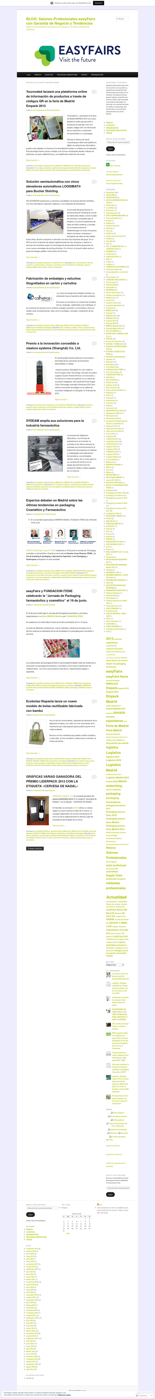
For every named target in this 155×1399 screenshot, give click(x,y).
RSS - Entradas (115, 166)
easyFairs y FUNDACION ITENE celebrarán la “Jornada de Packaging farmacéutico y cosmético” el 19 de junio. (56, 596)
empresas (29, 487)
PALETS (109, 832)
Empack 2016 (111, 323)
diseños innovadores (114, 295)
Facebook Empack (113, 1146)
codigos (40, 168)
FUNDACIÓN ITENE (79, 571)
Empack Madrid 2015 (114, 328)
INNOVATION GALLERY (115, 410)
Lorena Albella (111, 459)
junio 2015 (30, 1302)
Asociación (110, 210)
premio (88, 407)
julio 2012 (29, 1369)
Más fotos (109, 1140)
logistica (112, 747)
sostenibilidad (112, 871)
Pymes (108, 549)
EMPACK (37, 75)
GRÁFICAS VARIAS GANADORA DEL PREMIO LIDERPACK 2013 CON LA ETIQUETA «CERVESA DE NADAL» (54, 781)
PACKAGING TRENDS (68, 573)
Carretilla (109, 241)
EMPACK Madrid (33, 550)
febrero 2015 (30, 1305)
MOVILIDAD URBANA (114, 477)
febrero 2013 (30, 1351)
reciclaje (114, 835)
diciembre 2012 (32, 1356)
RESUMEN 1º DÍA (112, 572)
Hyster (119, 740)
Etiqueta (72, 835)
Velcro (108, 618)
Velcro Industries (112, 621)
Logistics (87, 265)
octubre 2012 (31, 1361)
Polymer (109, 529)
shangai (29, 409)
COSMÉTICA (86, 685)
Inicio (29, 75)
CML (107, 259)
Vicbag (53, 765)
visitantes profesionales (64, 765)
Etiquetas (53, 833)
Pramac (109, 534)
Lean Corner (110, 433)
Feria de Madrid (68, 265)
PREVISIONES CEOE (114, 544)
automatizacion (82, 263)
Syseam (89, 487)
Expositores (85, 166)
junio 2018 (30, 1254)
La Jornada (38, 577)
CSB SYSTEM (111, 285)
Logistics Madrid (32, 267)
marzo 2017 (30, 1277)
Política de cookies (64, 1395)
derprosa (124, 658)
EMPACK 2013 (69, 166)
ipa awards (123, 743)
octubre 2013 (31, 1336)
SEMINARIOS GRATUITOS (116, 590)
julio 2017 (29, 1272)
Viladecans (30, 489)
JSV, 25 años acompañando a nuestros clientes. (120, 1026)
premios (109, 536)
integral (82, 330)
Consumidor (110, 277)
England (93, 575)
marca (108, 469)
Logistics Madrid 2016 (117, 777)
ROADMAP (66, 577)
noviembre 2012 (32, 1359)
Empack (75, 575)
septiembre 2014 (32, 1318)
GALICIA (109, 377)
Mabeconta (110, 462)
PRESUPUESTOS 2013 (114, 541)
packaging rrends (112, 513)
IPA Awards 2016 (112, 418)
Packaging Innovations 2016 (116, 503)
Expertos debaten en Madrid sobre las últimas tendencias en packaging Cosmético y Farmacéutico (54, 505)
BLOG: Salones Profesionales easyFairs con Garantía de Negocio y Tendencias (60, 21)
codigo (108, 261)
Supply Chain (36, 409)
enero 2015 (30, 1307)
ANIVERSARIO (111, 197)
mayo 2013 (30, 1346)
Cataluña (59, 484)
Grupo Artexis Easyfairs (115, 390)
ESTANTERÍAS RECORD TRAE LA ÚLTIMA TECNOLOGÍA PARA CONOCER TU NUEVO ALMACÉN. (119, 1014)
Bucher (90, 263)
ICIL (124, 740)
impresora (110, 403)
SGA (116, 869)
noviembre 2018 (32, 1248)
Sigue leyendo (33, 160)
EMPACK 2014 (111, 318)
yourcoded (72, 170)
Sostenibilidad (111, 595)
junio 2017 (30, 1274)
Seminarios (110, 869)
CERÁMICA (110, 251)
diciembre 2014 (32, 1310)
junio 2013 (30, 1343)
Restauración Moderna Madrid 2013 (117, 844)
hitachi (108, 395)
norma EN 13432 (112, 480)
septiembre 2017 (32, 1269)
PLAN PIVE (110, 526)
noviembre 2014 (32, 1313)
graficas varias (111, 385)
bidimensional (111, 226)
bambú (45, 759)
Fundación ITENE (48, 550)
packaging (47, 327)
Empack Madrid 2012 (113, 706)
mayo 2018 (30, 1256)
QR (54, 170)
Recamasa (110, 557)
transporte (121, 879)
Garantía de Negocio (72, 330)
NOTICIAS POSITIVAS (114, 482)
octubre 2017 (31, 1266)
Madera (109, 467)
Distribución (110, 297)
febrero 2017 (30, 1279)
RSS (100, 1205)
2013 (35, 168)
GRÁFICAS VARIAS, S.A (63, 796)
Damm (28, 835)
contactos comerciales (113, 658)
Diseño (108, 660)
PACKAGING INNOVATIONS (67, 75)
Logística (109, 436)
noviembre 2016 (32, 1282)
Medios (109, 472)
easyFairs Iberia (48, 166)
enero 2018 (30, 1261)
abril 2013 (29, 1349)
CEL (107, 244)
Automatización (112, 213)
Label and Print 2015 (113, 428)
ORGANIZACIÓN (97, 75)
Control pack (111, 282)
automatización (111, 646)
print (108, 547)
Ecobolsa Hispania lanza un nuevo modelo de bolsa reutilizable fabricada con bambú (54, 706)
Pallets (108, 518)
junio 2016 (30, 1287)
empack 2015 (111, 321)
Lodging (54, 577)
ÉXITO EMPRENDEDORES (116, 215)
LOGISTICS (49, 75)
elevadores (49, 265)
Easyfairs (56, 110)
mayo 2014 (30, 1325)
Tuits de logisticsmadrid (114, 183)
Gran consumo (111, 387)
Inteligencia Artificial (114, 413)
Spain (81, 577)
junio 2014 (30, 1323)
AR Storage (110, 205)
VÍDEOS (84, 75)
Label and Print (112, 426)
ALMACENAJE (112, 642)
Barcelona (48, 575)
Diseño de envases (113, 292)
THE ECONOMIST (112, 608)
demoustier (110, 287)
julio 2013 (29, 1341)
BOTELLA (46, 831)
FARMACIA (60, 687)
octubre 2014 (31, 1315)
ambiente (67, 327)
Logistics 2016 (111, 449)
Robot (108, 583)
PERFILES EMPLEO (113, 523)
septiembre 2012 (32, 1364)
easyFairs (47, 168)
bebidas (109, 223)
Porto (108, 531)
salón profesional (61, 170)
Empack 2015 (123, 688)
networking (114, 785)
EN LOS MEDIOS (112, 331)
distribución (111, 667)
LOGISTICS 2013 (58, 263)
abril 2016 (29, 1292)
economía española (113, 680)
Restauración (110, 841)
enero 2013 (30, 1354)
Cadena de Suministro (114, 649)
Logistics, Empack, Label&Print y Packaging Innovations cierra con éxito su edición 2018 (120, 988)
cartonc (80, 327)
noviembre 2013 (32, 1333)
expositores (86, 168)
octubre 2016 (31, 1284)
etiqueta (109, 359)
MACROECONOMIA (113, 464)
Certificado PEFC (112, 256)
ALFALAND (110, 195)
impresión (110, 398)
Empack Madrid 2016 (115, 708)
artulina (74, 327)
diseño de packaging (116, 663)
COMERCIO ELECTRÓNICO (116, 267)
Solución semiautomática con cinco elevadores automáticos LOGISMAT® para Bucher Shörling (53, 186)
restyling (109, 570)
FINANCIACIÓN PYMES (115, 369)
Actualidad (39, 166)
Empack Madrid (68, 168)
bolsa (51, 759)
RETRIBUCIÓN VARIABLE (115, 580)
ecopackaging (50, 763)
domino (109, 300)
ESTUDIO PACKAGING (114, 357)
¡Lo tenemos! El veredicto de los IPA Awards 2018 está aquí (120, 976)
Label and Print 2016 (113, 431)
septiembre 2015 (32, 1300)
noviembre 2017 (32, 1264)
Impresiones (110, 400)
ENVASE (78, 166)
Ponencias (115, 832)
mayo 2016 (30, 1290)
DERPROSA (110, 290)
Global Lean (110, 382)
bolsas (92, 761)
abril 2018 (29, 1259)
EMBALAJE (59, 166)
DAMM (76, 807)
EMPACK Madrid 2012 (114, 326)
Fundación (29, 577)
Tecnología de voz (113, 606)
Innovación (35, 170)
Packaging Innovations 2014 (116, 498)
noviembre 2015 (32, 1295)
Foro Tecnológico (112, 372)
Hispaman (110, 392)
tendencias (87, 577)
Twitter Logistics (113, 180)
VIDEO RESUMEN (112, 626)
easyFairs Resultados (114, 305)
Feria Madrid (78, 265)
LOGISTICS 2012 (112, 439)
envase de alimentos (113, 341)
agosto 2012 (30, 1367)
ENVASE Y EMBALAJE (74, 683)
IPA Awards (110, 416)
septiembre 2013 (32, 1338)
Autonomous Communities (35, 575)
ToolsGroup (110, 611)
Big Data (109, 228)
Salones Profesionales (78, 487)
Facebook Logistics (114, 1154)
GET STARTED (111, 380)
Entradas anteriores (35, 848)
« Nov (68, 1233)
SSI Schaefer (42, 267)
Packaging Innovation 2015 (116, 493)
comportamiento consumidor (117, 272)
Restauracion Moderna (114, 838)
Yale (107, 631)
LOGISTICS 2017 (112, 451)
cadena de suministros (114, 236)
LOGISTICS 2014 (112, 444)
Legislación (46, 577)
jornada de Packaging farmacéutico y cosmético (57, 685)
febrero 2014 (30, 1331)
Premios (50, 838)
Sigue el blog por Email (116, 139)
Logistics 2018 (111, 454)
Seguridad (74, 577)
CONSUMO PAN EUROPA (115, 279)
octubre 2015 (31, 1297)
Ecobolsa (68, 759)
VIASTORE (110, 624)
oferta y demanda (46, 170)
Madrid (59, 577)
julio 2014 (29, 1320)
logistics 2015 (111, 446)
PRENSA (109, 539)
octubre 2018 (31, 1251)
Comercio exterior (113, 269)
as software (110, 208)
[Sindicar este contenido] (98, 1205)
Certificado (110, 254)
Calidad (109, 238)
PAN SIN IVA (110, 521)
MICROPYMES (111, 475)
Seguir (110, 149)
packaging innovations (114, 495)
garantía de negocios (113, 737)
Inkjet (108, 405)
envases (110, 716)
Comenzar (98, 3)
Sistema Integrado (113, 593)
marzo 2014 (30, 1328)
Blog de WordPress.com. (77, 1391)
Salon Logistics (111, 862)
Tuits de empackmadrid (114, 174)
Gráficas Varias (40, 838)
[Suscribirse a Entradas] (107, 166)
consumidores (110, 655)
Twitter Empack (112, 172)
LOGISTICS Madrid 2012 (113, 774)
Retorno (88, 330)
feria (125, 721)
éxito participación (113, 218)
